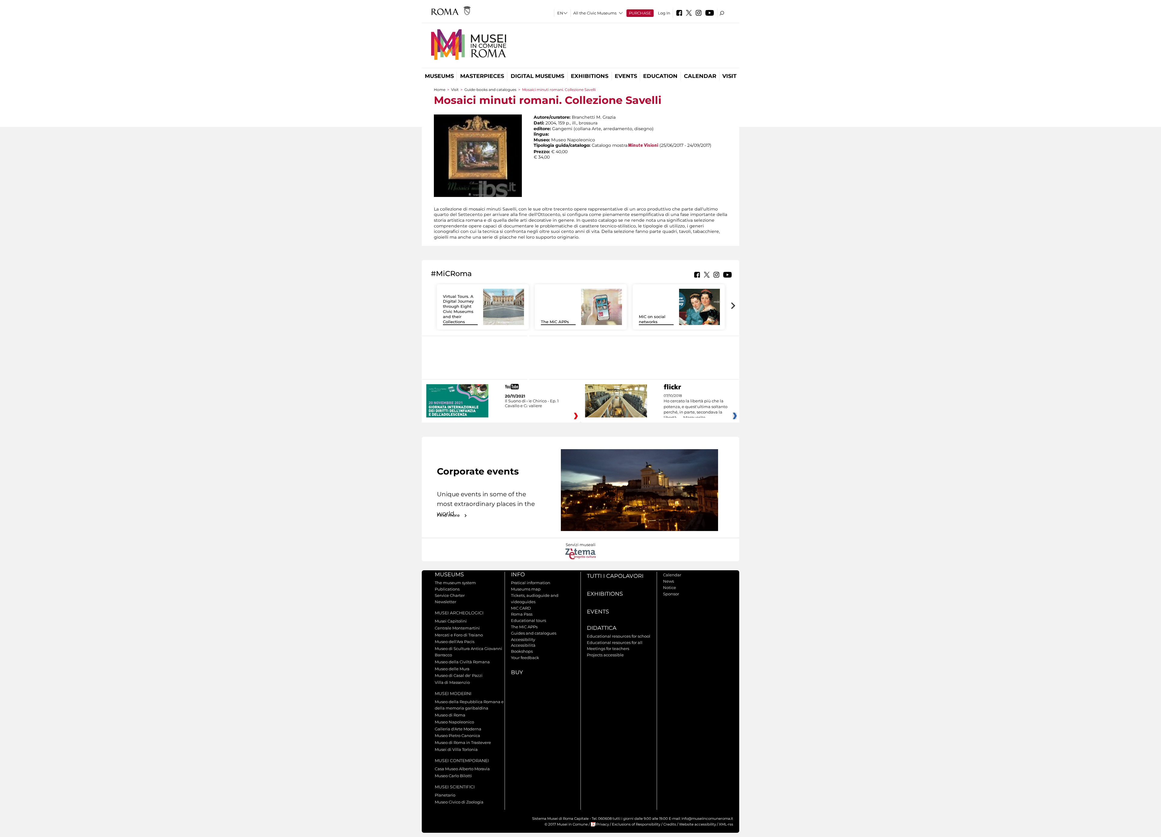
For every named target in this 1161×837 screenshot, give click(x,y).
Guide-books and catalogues (490, 89)
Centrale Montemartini (457, 628)
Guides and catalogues (533, 633)
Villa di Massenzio (452, 682)
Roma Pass (521, 614)
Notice (669, 587)
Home (439, 89)
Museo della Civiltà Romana (462, 661)
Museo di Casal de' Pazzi (459, 675)
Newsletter (445, 601)
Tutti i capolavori (615, 576)
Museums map (526, 589)
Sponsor (671, 593)
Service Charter (450, 595)
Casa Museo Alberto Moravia (462, 768)
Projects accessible (605, 654)
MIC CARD (521, 608)
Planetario (445, 795)
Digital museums (537, 76)
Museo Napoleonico (454, 721)
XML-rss (726, 824)
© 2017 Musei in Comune (566, 824)
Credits (669, 824)
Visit (729, 76)
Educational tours (528, 620)
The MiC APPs (555, 321)
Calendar (700, 76)
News (668, 581)
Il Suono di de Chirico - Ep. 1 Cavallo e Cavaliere (532, 403)
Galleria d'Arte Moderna (458, 728)
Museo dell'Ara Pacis (454, 641)
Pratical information (530, 582)
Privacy (602, 824)
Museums (439, 76)
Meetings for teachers (608, 648)
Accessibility (523, 639)
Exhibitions (589, 76)
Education (660, 76)
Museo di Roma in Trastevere (463, 742)
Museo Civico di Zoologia (459, 802)
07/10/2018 (695, 407)
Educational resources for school (618, 636)
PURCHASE (640, 13)
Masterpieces (482, 76)
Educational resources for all (614, 642)
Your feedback (525, 657)
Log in (664, 13)
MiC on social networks (652, 319)
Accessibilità (523, 645)
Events (626, 76)
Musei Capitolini (451, 621)
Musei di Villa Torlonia (456, 749)
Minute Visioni (643, 145)
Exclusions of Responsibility (636, 824)
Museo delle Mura (452, 668)
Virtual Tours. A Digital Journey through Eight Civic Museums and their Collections (458, 309)
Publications (447, 589)
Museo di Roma (450, 715)
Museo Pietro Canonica (457, 735)
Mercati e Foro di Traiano (459, 635)
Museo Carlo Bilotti (453, 775)
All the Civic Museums (594, 13)
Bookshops (522, 651)
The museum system (455, 582)
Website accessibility (697, 824)
